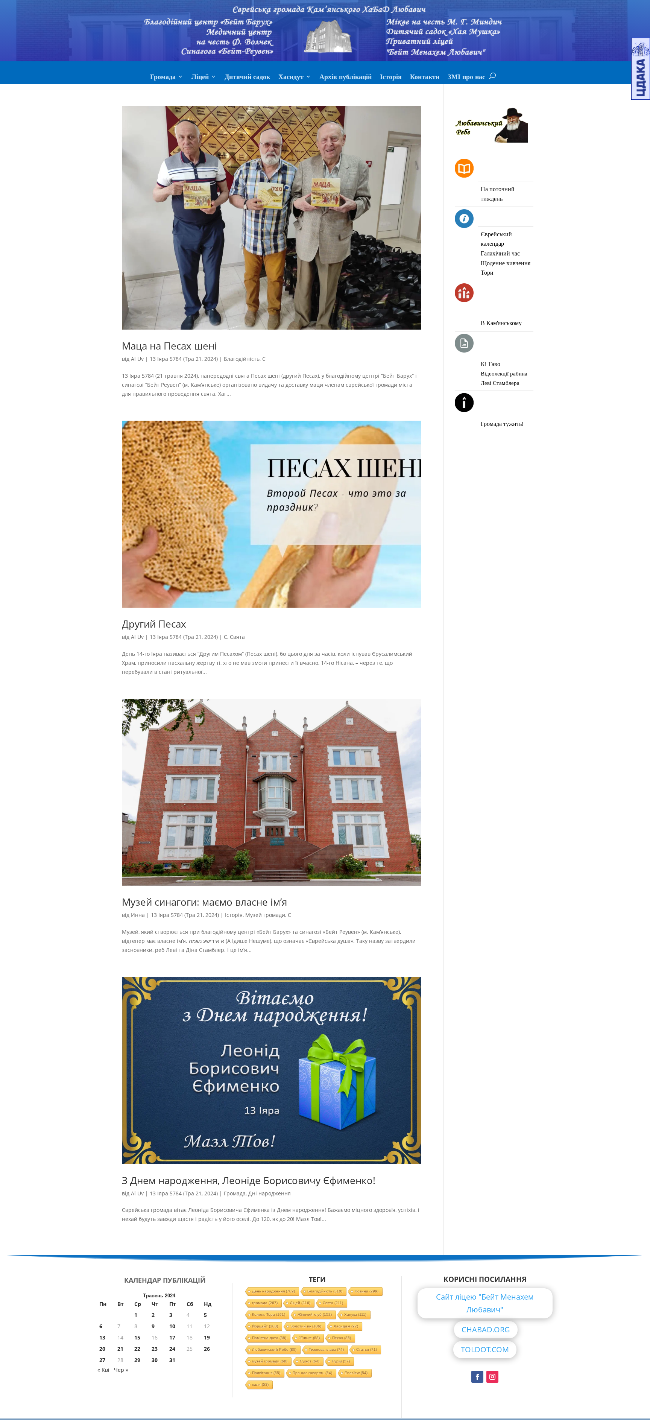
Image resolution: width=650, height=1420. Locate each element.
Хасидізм (346, 1326)
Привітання (266, 1373)
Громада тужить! (502, 424)
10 (172, 1326)
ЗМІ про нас (466, 77)
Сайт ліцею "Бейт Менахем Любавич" (485, 1303)
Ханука (355, 1314)
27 (102, 1360)
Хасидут (291, 77)
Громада (163, 77)
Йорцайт (265, 1326)
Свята (237, 636)
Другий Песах (154, 624)
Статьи (366, 1349)
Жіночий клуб (315, 1314)
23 (155, 1348)
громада (265, 1303)
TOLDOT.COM (485, 1349)
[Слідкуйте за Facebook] (477, 1377)
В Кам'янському (501, 323)
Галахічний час (500, 253)
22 (137, 1348)
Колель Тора (268, 1314)
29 (137, 1360)
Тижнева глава (326, 1349)
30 (155, 1360)
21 (120, 1348)
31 (172, 1360)
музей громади (269, 1361)
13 (102, 1337)
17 (172, 1337)
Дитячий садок (247, 77)
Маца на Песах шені (169, 346)
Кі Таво (490, 364)
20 (102, 1348)
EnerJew (356, 1373)
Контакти (424, 77)
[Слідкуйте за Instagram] (492, 1377)
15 (137, 1337)
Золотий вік (305, 1326)
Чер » (121, 1369)
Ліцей (200, 77)
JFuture (309, 1338)
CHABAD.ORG (486, 1329)
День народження (273, 1291)
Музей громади (265, 914)
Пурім (341, 1361)
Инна (138, 914)
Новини (366, 1291)
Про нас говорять (312, 1373)
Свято (333, 1303)
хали (260, 1384)
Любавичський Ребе (274, 1349)
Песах (341, 1338)
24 (172, 1348)
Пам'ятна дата (269, 1338)
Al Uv (137, 358)
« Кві (103, 1369)
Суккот (309, 1361)
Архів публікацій (345, 77)
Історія (391, 77)
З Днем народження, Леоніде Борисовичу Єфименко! (248, 1180)
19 (207, 1337)
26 (207, 1348)
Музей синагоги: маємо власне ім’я (204, 902)
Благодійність (242, 358)
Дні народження (269, 1193)
